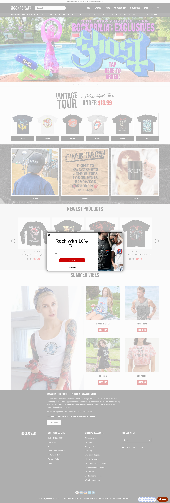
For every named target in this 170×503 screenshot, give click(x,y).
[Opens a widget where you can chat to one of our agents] (162, 499)
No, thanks (72, 267)
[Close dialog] (49, 235)
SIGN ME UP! (72, 260)
